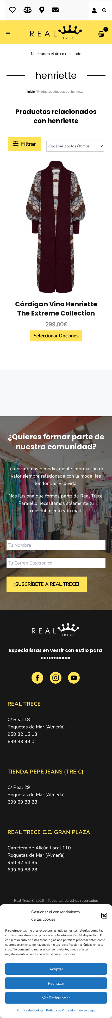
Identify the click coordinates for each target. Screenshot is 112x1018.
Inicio (31, 92)
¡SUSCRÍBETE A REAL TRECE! (46, 584)
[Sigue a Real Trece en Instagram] (56, 681)
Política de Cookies (30, 1010)
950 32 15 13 (22, 734)
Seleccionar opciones (56, 336)
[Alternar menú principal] (9, 32)
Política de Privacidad (61, 1010)
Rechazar (56, 983)
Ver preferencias (56, 997)
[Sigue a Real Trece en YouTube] (73, 681)
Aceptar (56, 969)
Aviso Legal (87, 1010)
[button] (104, 915)
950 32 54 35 (22, 862)
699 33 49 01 (22, 741)
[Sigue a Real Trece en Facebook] (38, 681)
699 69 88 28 (22, 802)
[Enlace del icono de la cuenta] (94, 10)
